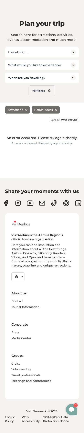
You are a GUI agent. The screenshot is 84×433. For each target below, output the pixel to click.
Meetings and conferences (31, 381)
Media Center (21, 338)
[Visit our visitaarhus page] (6, 203)
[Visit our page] (18, 203)
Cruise (16, 363)
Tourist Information (25, 307)
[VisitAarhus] (23, 223)
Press (15, 332)
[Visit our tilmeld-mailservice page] (42, 203)
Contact (17, 301)
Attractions (15, 110)
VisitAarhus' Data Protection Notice (56, 419)
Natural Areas (43, 110)
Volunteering (21, 369)
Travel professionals (25, 375)
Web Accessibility (31, 419)
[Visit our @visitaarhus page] (54, 203)
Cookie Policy (10, 419)
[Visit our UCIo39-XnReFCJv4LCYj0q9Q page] (30, 203)
